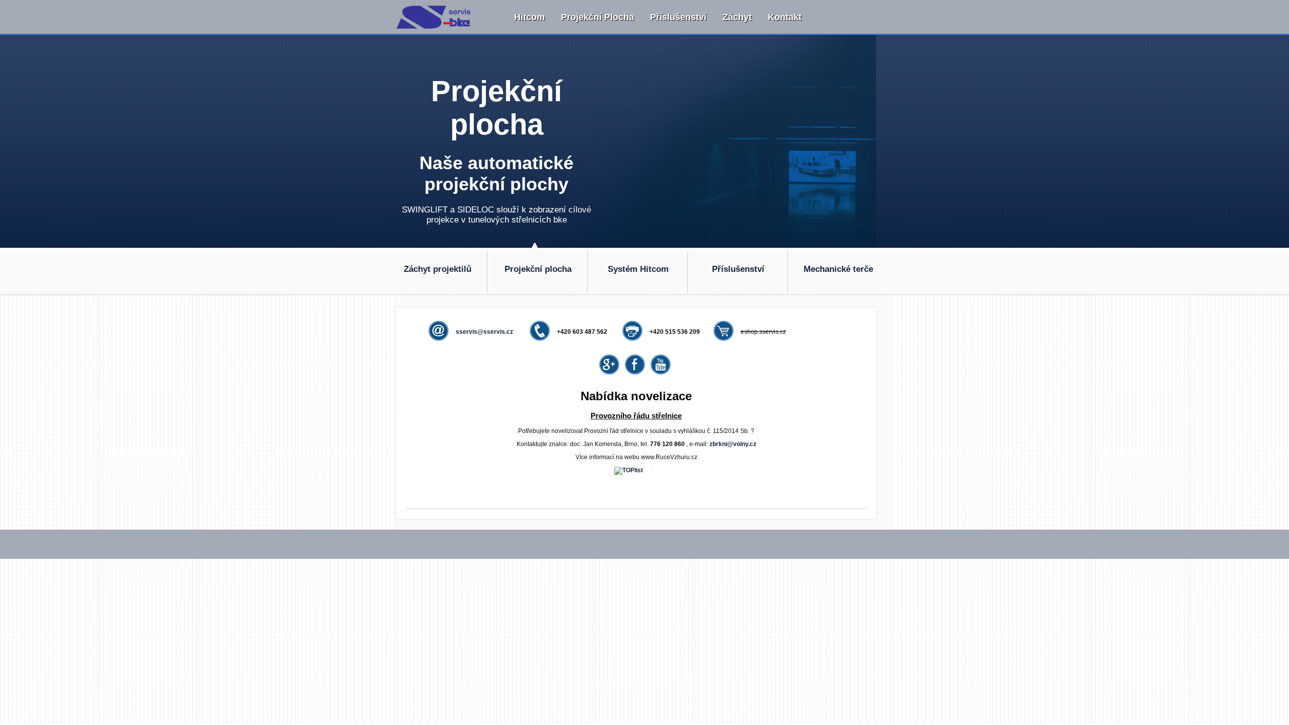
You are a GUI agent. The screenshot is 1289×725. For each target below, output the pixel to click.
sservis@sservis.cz (484, 331)
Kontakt (785, 17)
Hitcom (529, 17)
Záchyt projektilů (437, 269)
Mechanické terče (838, 269)
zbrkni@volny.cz (732, 444)
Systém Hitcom (638, 269)
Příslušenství (678, 17)
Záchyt (737, 17)
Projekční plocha (597, 17)
